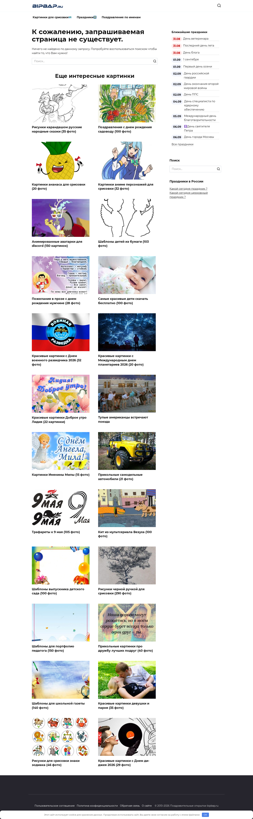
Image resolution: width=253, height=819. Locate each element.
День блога (191, 52)
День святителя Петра (197, 128)
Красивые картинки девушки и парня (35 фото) (123, 706)
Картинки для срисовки (50, 17)
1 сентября (191, 59)
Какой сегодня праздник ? (188, 188)
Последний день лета (198, 45)
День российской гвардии (196, 75)
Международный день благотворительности (200, 118)
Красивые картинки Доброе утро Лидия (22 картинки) (59, 420)
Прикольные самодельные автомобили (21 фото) (120, 477)
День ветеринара (195, 38)
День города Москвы (199, 137)
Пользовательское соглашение (55, 805)
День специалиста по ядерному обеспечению (199, 105)
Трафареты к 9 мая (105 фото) (56, 532)
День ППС (191, 94)
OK (205, 814)
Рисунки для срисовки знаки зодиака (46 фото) (56, 763)
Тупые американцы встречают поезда (123, 419)
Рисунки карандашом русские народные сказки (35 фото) (57, 129)
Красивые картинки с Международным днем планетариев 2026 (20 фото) (121, 360)
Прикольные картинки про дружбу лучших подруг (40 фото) (125, 648)
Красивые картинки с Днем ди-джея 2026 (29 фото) (123, 763)
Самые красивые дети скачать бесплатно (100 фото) (123, 301)
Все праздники (182, 144)
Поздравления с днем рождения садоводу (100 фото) (125, 129)
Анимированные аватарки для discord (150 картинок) (57, 244)
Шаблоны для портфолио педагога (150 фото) (53, 648)
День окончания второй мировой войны (201, 86)
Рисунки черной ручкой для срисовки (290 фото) (121, 591)
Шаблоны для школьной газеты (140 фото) (58, 706)
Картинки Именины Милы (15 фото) (60, 474)
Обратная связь (130, 805)
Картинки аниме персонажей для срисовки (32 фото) (125, 186)
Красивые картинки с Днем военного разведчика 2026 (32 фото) (56, 360)
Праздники (85, 17)
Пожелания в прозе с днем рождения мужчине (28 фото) (56, 301)
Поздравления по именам (121, 17)
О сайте (147, 805)
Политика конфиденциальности (97, 805)
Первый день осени (197, 66)
